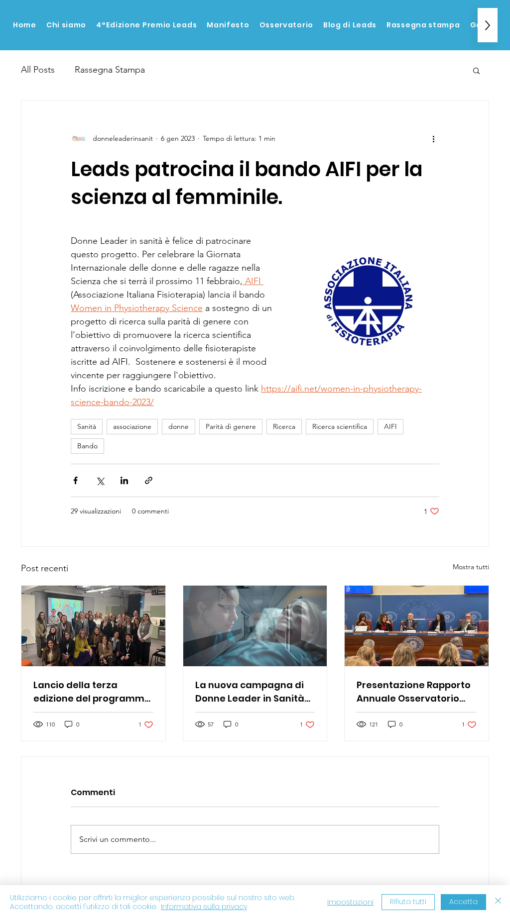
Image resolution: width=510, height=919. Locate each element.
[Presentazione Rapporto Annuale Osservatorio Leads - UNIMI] (417, 626)
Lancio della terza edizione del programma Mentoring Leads (92, 692)
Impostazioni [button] (350, 902)
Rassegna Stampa (110, 69)
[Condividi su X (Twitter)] (100, 480)
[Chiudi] (498, 902)
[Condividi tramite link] (148, 480)
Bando (87, 445)
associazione (132, 426)
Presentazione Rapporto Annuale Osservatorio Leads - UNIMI (414, 692)
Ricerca (284, 426)
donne (178, 426)
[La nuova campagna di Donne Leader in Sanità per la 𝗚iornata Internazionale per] (255, 626)
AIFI (390, 426)
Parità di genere (231, 426)
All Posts (38, 69)
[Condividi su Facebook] (75, 480)
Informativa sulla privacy (204, 907)
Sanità (86, 426)
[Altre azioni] (433, 138)
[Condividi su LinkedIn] (124, 480)
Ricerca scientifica (339, 426)
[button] (476, 70)
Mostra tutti (471, 566)
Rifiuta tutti (408, 902)
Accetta (463, 902)
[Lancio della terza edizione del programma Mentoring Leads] (93, 626)
